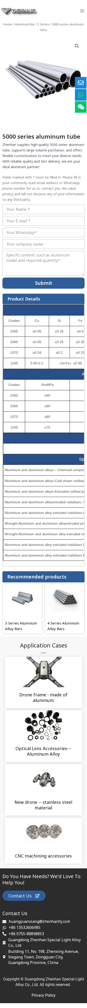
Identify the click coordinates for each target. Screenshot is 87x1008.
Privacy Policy (44, 995)
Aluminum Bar (25, 24)
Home (7, 24)
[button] (76, 46)
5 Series (43, 24)
